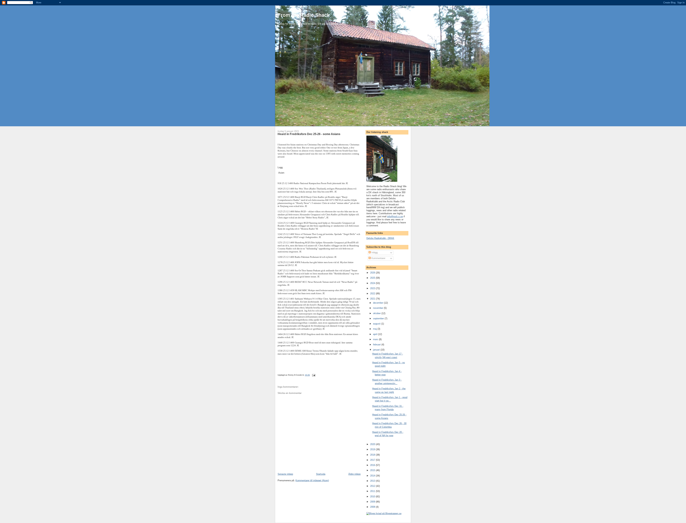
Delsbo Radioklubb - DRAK (380, 238)
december (378, 302)
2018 (373, 454)
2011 (373, 491)
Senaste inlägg (285, 474)
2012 (373, 486)
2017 (373, 460)
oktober (377, 313)
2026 (373, 272)
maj (375, 328)
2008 (373, 507)
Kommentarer (378, 258)
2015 (373, 470)
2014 (373, 475)
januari (377, 349)
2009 (373, 501)
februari (377, 344)
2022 (373, 293)
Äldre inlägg (354, 474)
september (379, 318)
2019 (373, 449)
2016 (373, 465)
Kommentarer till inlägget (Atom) (312, 480)
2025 (373, 277)
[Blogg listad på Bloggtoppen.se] (383, 513)
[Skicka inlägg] (313, 375)
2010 (373, 496)
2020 (373, 444)
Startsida (320, 474)
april (375, 334)
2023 (373, 288)
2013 (373, 480)
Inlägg (374, 252)
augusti (377, 323)
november (378, 308)
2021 (373, 298)
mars (376, 339)
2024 (373, 283)
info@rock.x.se (395, 216)
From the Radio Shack (304, 15)
